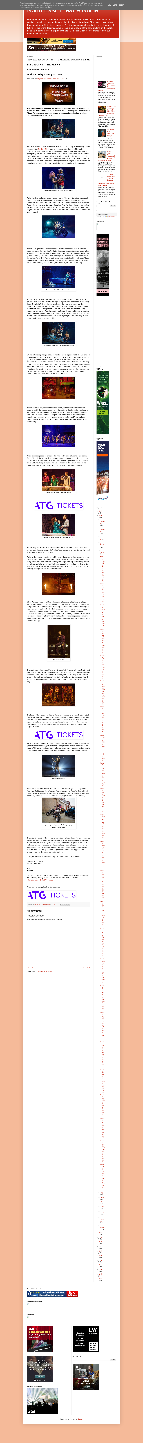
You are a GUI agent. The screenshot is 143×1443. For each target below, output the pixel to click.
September (102, 545)
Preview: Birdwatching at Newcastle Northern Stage (102, 641)
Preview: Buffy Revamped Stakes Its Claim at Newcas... (102, 942)
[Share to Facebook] (67, 905)
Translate (112, 217)
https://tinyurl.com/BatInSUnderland (51, 79)
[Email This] (61, 905)
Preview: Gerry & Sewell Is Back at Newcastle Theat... (102, 800)
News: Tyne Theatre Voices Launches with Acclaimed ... (102, 1177)
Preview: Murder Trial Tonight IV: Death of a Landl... (102, 1151)
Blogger (80, 1419)
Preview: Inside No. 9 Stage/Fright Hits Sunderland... (102, 1054)
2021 (100, 1246)
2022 (100, 1242)
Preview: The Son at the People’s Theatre (102, 592)
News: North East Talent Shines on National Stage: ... (102, 826)
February (102, 1220)
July (102, 1193)
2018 (100, 1260)
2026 (100, 511)
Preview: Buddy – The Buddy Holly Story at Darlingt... (102, 615)
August (102, 552)
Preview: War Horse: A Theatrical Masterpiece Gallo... (102, 1080)
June (102, 1197)
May (102, 1202)
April (102, 1206)
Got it (121, 5)
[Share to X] (65, 905)
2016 (100, 1269)
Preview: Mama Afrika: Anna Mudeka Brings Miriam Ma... (102, 885)
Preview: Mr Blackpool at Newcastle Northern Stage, (102, 692)
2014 (100, 1278)
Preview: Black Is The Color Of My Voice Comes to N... (102, 970)
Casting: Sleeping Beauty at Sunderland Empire (102, 1105)
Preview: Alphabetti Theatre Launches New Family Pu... (102, 1026)
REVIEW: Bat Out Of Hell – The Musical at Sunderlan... (102, 914)
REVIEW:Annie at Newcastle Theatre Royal (111, 133)
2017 (100, 1265)
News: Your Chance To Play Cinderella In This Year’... (102, 774)
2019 (100, 1255)
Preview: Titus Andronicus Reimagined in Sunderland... (102, 998)
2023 (100, 1237)
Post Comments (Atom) (44, 971)
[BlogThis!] (63, 905)
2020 (100, 1251)
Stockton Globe (43, 149)
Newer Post (31, 968)
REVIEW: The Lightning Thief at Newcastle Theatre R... (102, 569)
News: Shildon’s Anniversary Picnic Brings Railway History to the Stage (107, 156)
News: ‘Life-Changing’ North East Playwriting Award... (102, 748)
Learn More (112, 5)
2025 (100, 515)
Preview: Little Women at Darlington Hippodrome (102, 667)
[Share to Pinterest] (69, 905)
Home (59, 968)
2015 (100, 1274)
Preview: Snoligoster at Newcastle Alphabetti (102, 1128)
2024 (100, 1232)
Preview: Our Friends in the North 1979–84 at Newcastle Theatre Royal (107, 111)
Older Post (86, 968)
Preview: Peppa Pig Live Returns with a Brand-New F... (102, 720)
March (102, 1213)
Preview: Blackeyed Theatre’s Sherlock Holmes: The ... (102, 855)
